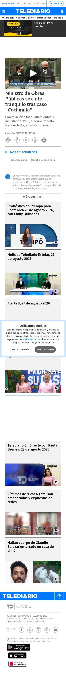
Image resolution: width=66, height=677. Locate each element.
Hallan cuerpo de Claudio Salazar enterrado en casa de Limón (31, 546)
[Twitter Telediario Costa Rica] (30, 630)
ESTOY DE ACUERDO (45, 349)
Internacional (44, 17)
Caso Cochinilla (18, 160)
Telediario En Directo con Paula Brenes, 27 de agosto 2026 (32, 447)
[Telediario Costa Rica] (33, 11)
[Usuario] (62, 11)
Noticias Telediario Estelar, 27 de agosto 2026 (31, 256)
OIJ (17, 3)
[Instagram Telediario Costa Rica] (38, 630)
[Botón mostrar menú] (3, 11)
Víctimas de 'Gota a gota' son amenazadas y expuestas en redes (30, 498)
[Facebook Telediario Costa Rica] (21, 630)
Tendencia (57, 17)
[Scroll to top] (59, 596)
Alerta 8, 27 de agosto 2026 (29, 303)
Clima (23, 3)
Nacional (20, 17)
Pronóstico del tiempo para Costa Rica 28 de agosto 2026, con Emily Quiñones (31, 210)
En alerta (31, 17)
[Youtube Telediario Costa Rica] (55, 630)
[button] (7, 140)
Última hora (8, 17)
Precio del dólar (34, 3)
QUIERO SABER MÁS (20, 349)
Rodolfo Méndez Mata (43, 160)
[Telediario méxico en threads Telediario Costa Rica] (47, 630)
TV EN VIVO (57, 3)
